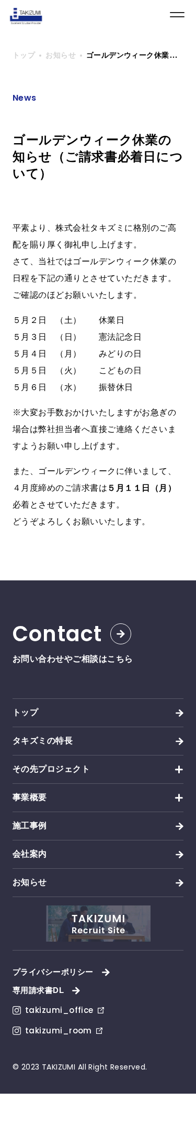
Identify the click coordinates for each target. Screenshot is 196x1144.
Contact (57, 633)
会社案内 (30, 853)
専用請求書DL (38, 990)
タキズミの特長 (43, 740)
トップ (25, 712)
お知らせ (30, 882)
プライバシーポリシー (53, 971)
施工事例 (30, 825)
